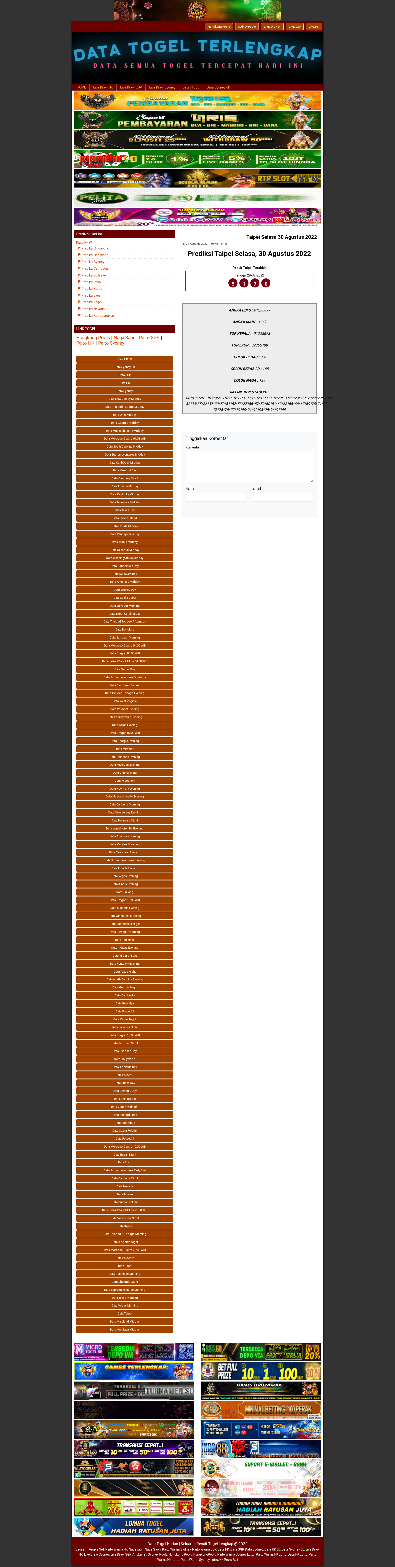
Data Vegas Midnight (125, 1106)
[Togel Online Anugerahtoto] (261, 1430)
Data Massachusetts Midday (125, 430)
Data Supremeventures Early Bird (125, 1170)
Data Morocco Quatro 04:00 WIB (125, 645)
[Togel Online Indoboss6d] (261, 1352)
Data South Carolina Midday (125, 446)
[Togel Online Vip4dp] (261, 1391)
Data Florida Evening (125, 868)
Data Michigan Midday (124, 1329)
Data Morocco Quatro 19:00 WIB (125, 1146)
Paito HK (85, 343)
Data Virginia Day (125, 589)
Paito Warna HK (116, 1549)
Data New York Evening (125, 788)
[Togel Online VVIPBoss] (197, 101)
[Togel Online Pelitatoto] (197, 198)
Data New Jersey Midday (125, 398)
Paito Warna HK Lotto (271, 1554)
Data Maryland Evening (125, 844)
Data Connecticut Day (125, 566)
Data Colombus (125, 1122)
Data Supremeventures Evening (125, 860)
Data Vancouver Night (125, 1218)
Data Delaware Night (125, 820)
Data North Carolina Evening (125, 979)
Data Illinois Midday (125, 542)
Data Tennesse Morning (124, 1273)
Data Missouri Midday (125, 550)
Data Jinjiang (124, 892)
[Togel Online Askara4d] (134, 1430)
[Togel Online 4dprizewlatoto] (134, 1488)
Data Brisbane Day (125, 1051)
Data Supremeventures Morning (124, 1289)
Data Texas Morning (125, 1297)
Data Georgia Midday (125, 422)
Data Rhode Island (125, 518)
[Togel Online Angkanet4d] (261, 1468)
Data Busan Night (125, 1154)
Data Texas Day (125, 510)
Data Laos (124, 1266)
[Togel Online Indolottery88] (261, 1449)
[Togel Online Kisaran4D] (197, 159)
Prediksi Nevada (93, 309)
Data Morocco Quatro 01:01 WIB (125, 438)
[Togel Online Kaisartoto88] (134, 1507)
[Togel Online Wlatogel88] (134, 1468)
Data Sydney (125, 391)
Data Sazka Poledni (124, 1130)
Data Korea (125, 1226)
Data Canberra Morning (125, 804)
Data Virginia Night (125, 955)
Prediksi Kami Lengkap (97, 315)
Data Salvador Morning (125, 605)
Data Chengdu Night (125, 1281)
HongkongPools (204, 1554)
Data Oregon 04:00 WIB (125, 653)
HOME (81, 87)
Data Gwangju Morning (125, 932)
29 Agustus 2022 (197, 243)
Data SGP (125, 375)
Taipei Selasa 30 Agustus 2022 (281, 237)
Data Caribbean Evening (124, 852)
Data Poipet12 (125, 1011)
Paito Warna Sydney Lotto (236, 1554)
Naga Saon (124, 337)
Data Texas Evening (124, 725)
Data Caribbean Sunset (125, 685)
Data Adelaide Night (125, 1242)
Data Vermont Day (124, 470)
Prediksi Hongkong (94, 255)
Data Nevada (125, 1186)
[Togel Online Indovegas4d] (261, 1527)
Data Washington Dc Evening (125, 828)
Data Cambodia (125, 995)
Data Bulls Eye (125, 1003)
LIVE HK (314, 26)
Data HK (125, 383)
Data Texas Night (125, 971)
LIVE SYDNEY (272, 26)
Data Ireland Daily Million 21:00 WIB (124, 1210)
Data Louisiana (125, 940)
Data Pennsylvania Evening (125, 717)
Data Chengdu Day (125, 1114)
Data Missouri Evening (124, 908)
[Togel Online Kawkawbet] (134, 1391)
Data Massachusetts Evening (125, 796)
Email (257, 488)
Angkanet (139, 1554)
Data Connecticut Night (125, 924)
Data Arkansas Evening (125, 836)
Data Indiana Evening (125, 947)
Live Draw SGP (131, 87)
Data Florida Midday (125, 526)
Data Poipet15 (125, 1075)
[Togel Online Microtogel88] (134, 1352)
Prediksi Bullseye (93, 275)
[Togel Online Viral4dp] (197, 218)
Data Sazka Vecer (125, 597)
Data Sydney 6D (218, 87)
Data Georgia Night (124, 987)
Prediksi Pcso (91, 282)
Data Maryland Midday (124, 1321)
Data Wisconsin (125, 780)
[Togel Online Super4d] (197, 140)
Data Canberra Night (125, 1178)
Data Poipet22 (125, 1258)
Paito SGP (149, 337)
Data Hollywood (124, 1059)
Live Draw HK (103, 87)
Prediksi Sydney (92, 262)
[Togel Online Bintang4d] (134, 1449)
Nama (190, 488)
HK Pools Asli (228, 1560)
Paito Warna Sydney (176, 1549)
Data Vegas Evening (125, 876)
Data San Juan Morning (125, 637)
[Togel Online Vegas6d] (134, 1410)
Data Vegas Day (125, 669)
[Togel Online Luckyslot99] (261, 1371)
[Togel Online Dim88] (197, 120)
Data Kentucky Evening (125, 963)
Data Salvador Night (125, 1027)
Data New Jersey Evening (124, 812)
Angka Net (96, 1549)
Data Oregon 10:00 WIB (125, 900)
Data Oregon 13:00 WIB (125, 1035)
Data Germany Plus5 (125, 478)
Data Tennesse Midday (125, 502)
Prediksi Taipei (91, 302)
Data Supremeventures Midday (125, 454)
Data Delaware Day (125, 574)
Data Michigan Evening (125, 764)
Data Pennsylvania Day (124, 534)
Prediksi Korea (91, 288)
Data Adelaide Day (125, 1067)
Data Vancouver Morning (125, 916)
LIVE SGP (295, 26)
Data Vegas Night (124, 1019)
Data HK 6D (191, 87)
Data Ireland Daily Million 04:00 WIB (124, 661)
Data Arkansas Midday (125, 581)
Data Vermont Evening (124, 709)
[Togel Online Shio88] (261, 1507)
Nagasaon (136, 1549)
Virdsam (81, 1549)
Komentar (221, 243)
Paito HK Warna (87, 242)
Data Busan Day (125, 1083)
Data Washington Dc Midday (124, 558)
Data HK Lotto (297, 1554)
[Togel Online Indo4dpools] (134, 1527)
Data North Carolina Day (124, 613)
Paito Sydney (111, 343)
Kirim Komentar (199, 509)
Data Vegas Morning (125, 1305)
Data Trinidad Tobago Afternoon (125, 621)
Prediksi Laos (91, 295)
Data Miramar (124, 749)
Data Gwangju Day (125, 1090)
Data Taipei (125, 1313)
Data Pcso (124, 1162)
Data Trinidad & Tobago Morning (125, 1234)
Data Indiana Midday (125, 486)
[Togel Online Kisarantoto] (197, 179)
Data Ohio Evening (125, 772)
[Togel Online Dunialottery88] (261, 1410)
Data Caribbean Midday (124, 462)
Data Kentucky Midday (124, 494)
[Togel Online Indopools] (261, 1488)
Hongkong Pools (219, 26)
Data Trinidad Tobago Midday (124, 406)
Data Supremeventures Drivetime (125, 677)
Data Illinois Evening (125, 884)
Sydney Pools (247, 26)
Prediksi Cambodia (95, 268)
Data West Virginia (125, 701)
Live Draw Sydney (162, 87)
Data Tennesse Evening (125, 757)
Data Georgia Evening (125, 741)
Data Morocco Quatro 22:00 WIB (125, 1250)
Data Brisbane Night (125, 1202)
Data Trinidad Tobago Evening (124, 693)
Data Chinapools (125, 1098)
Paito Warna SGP (204, 1549)
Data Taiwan (125, 1194)
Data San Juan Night (125, 1043)
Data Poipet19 (125, 1138)
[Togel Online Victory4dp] (134, 1371)
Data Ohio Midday (124, 414)
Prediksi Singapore (95, 248)
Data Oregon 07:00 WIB (125, 733)
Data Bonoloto (124, 629)
